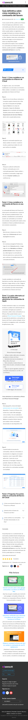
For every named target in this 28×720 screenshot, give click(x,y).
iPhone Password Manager (14, 316)
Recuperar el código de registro (9, 681)
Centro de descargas (9, 670)
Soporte (19, 711)
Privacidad (14, 711)
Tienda (9, 674)
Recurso (7, 5)
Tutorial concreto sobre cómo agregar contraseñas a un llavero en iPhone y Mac (14, 589)
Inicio (3, 5)
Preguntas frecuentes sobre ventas (10, 683)
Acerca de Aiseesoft (6, 711)
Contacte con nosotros (16, 713)
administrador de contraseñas (11, 408)
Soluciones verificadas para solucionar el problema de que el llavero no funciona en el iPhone (14, 617)
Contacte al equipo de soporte (9, 685)
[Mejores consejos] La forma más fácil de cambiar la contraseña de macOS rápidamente (14, 645)
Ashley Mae (18, 19)
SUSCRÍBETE (7, 701)
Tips (11, 5)
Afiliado (8, 713)
